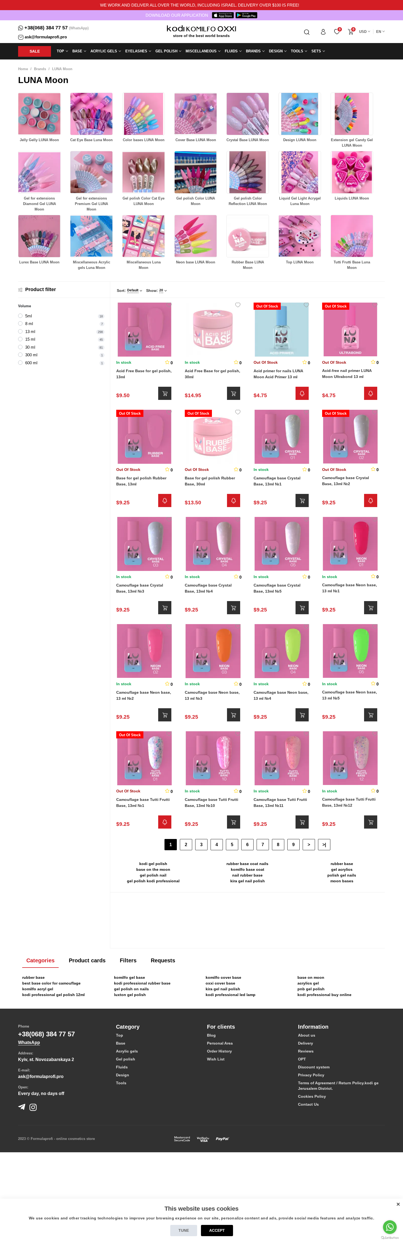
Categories (40, 960)
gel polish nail (153, 875)
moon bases (341, 881)
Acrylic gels (127, 1051)
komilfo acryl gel (37, 989)
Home (23, 69)
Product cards (87, 960)
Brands (40, 69)
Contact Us (308, 1104)
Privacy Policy (311, 1075)
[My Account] (323, 31)
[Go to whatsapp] (390, 1227)
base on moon (310, 977)
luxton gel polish (130, 994)
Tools (121, 1083)
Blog (211, 1035)
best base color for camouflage (51, 983)
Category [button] (128, 1026)
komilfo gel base (129, 977)
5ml (28, 316)
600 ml (31, 362)
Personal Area (220, 1043)
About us (306, 1035)
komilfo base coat (247, 869)
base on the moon (153, 869)
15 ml (30, 339)
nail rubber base (247, 875)
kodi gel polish (153, 863)
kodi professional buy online (324, 994)
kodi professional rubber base (142, 983)
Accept (217, 1230)
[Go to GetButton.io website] (390, 1237)
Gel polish (125, 1059)
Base (120, 1043)
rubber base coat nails (247, 863)
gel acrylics (342, 869)
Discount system (314, 1067)
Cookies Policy (312, 1096)
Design (122, 1075)
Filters (128, 960)
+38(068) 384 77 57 (46, 27)
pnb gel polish (311, 989)
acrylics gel (308, 983)
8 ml (29, 323)
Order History (219, 1051)
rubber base (342, 863)
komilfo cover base (223, 977)
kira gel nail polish (247, 881)
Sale (35, 51)
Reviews (306, 1051)
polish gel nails (341, 875)
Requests (163, 960)
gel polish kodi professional (153, 881)
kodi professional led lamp (231, 994)
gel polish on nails (131, 989)
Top (119, 1035)
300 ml (31, 354)
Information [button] (313, 1026)
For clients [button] (221, 1026)
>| (324, 844)
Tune (183, 1230)
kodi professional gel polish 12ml (53, 994)
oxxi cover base (220, 983)
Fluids (122, 1067)
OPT (302, 1059)
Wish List (216, 1059)
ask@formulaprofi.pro (46, 37)
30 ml (30, 347)
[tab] (157, 1026)
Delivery (305, 1043)
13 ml (30, 331)
